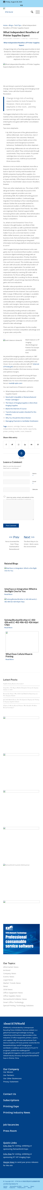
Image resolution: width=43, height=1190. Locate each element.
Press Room (10, 1130)
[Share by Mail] (31, 444)
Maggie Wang (8, 1162)
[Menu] (36, 12)
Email (34, 483)
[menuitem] (31, 12)
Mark (20, 429)
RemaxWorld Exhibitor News (15, 999)
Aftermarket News (11, 967)
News (5, 986)
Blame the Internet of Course (16, 409)
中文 (21, 5)
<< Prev (14, 537)
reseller (17, 431)
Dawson (23, 426)
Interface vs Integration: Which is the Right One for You (20, 590)
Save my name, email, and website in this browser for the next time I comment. (20, 498)
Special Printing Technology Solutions (18, 1005)
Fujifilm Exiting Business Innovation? (13, 684)
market (25, 429)
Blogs (11, 25)
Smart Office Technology (13, 1002)
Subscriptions (11, 1100)
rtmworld (28, 431)
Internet (15, 429)
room (22, 431)
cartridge (17, 426)
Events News (8, 976)
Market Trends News (12, 983)
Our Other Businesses (12, 1078)
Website (35, 489)
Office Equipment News (13, 992)
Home (5, 25)
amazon (10, 426)
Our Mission (8, 1072)
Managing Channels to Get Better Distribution (22, 421)
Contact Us (9, 1094)
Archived (6, 970)
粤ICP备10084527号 (12, 1184)
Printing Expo (11, 1106)
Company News (9, 973)
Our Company (11, 1069)
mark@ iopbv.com (15, 383)
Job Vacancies (11, 1124)
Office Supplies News (12, 996)
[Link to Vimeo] (38, 444)
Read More (8, 594)
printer (5, 431)
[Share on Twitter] (12, 444)
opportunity (32, 429)
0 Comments (16, 38)
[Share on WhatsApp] (19, 444)
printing (11, 431)
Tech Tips (17, 25)
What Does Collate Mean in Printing (19, 655)
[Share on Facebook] (6, 444)
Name (34, 475)
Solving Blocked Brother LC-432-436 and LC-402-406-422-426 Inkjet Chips (21, 622)
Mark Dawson (34, 38)
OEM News (8, 989)
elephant (30, 426)
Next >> (29, 537)
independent (7, 429)
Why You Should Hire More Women (18, 418)
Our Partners (8, 1075)
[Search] (31, 12)
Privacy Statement (10, 1081)
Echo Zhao (7, 1146)
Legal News (8, 980)
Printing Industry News (16, 1112)
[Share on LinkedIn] (25, 444)
